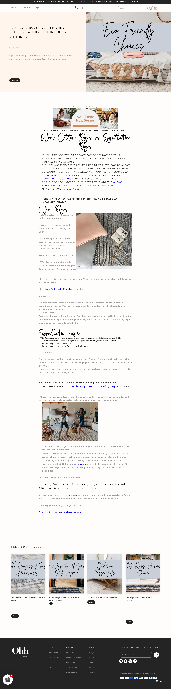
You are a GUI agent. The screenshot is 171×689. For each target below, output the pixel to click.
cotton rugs (80, 464)
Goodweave (74, 495)
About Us (27, 8)
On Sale (52, 663)
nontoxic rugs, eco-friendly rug (90, 386)
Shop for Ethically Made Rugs (59, 289)
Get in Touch (94, 658)
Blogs (36, 8)
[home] (79, 8)
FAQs (91, 653)
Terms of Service (73, 668)
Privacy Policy (71, 672)
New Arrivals (54, 658)
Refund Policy (71, 663)
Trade (91, 663)
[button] (15, 8)
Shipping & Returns (74, 658)
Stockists (92, 668)
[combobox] (133, 8)
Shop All (52, 668)
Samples (92, 672)
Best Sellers (53, 653)
